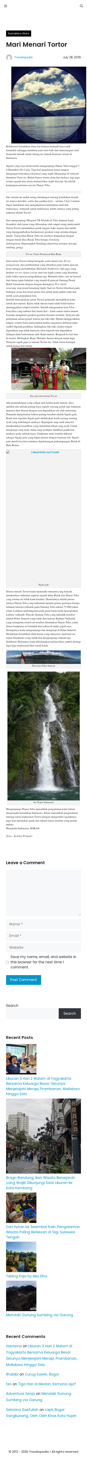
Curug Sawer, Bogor (42, 1374)
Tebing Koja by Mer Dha (26, 1276)
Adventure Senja (20, 1393)
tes (9, 1384)
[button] (81, 6)
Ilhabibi (12, 1374)
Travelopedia (23, 57)
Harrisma (14, 1346)
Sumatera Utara (18, 33)
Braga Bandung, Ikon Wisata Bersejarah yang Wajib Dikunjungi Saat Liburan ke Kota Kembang (40, 1182)
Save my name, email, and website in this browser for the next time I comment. (43, 962)
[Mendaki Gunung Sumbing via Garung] (21, 1297)
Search (12, 1005)
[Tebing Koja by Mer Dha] (21, 1258)
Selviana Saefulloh (22, 1409)
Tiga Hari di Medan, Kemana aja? (47, 1384)
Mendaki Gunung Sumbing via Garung (39, 1315)
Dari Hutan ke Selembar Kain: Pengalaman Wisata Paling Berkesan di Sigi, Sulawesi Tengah (43, 1232)
